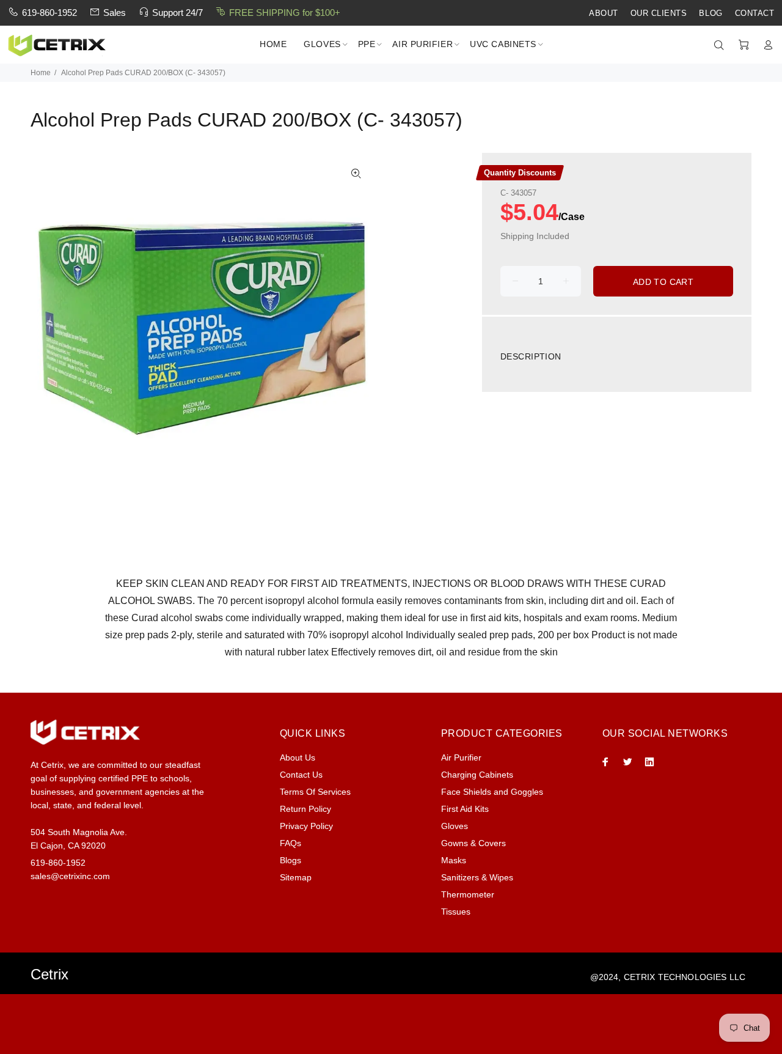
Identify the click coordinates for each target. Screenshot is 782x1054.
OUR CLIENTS (658, 13)
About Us (297, 757)
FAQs (290, 843)
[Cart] (744, 45)
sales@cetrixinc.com (70, 876)
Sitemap (296, 877)
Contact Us (301, 774)
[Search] (721, 45)
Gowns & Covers (473, 843)
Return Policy (305, 809)
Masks (453, 860)
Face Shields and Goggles (492, 792)
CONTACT (755, 13)
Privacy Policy (306, 826)
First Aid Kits (465, 809)
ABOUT (603, 13)
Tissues (455, 911)
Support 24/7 (177, 12)
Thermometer (467, 894)
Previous (48, 328)
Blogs (290, 860)
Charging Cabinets (477, 774)
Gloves (454, 826)
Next (356, 328)
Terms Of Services (315, 792)
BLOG (710, 13)
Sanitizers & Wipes (477, 877)
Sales (114, 12)
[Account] (765, 45)
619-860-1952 (49, 12)
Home (41, 72)
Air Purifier (461, 757)
